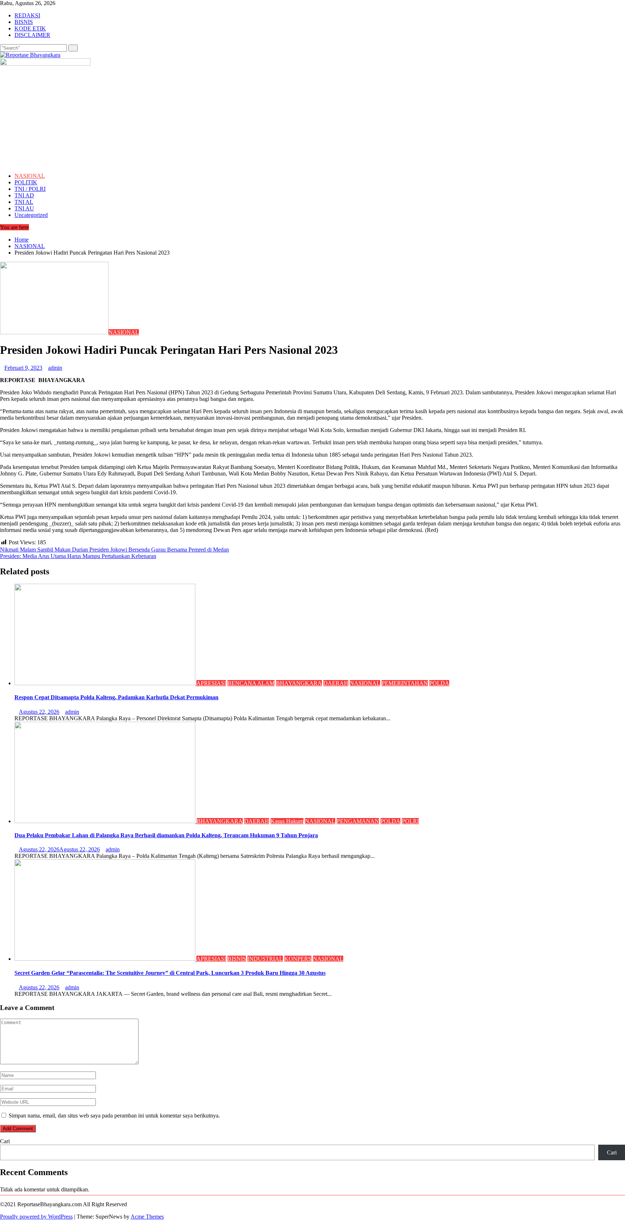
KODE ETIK (30, 28)
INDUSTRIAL (265, 959)
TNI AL (23, 202)
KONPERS (297, 959)
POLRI (410, 821)
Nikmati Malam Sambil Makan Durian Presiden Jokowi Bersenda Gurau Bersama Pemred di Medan (114, 549)
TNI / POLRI (30, 189)
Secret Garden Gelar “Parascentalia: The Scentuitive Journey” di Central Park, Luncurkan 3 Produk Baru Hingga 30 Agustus (170, 973)
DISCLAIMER (32, 35)
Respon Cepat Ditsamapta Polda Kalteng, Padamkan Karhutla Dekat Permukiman (116, 697)
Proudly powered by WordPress (36, 1216)
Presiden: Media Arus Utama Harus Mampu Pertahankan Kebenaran (78, 556)
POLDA (439, 683)
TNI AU (24, 208)
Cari (5, 1141)
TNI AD (24, 195)
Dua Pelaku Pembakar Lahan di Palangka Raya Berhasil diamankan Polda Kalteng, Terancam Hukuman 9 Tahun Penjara (166, 835)
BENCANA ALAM (251, 683)
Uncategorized (31, 215)
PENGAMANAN (358, 821)
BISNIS (23, 22)
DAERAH (335, 683)
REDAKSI (27, 15)
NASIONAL (29, 176)
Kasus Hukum (287, 821)
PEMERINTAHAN (405, 683)
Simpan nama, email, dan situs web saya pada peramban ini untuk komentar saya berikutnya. (114, 1115)
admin (55, 368)
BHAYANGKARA (299, 683)
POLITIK (25, 182)
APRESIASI (211, 683)
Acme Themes (147, 1216)
